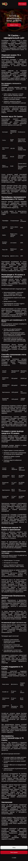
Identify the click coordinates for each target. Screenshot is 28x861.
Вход (14, 847)
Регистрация (22, 4)
